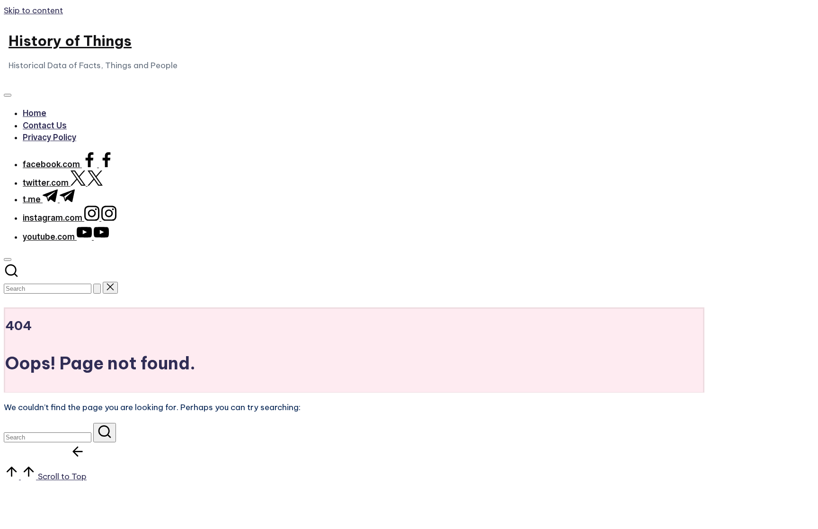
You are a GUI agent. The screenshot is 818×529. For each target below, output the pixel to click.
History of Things (70, 41)
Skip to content (33, 10)
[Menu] (7, 95)
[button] (97, 289)
